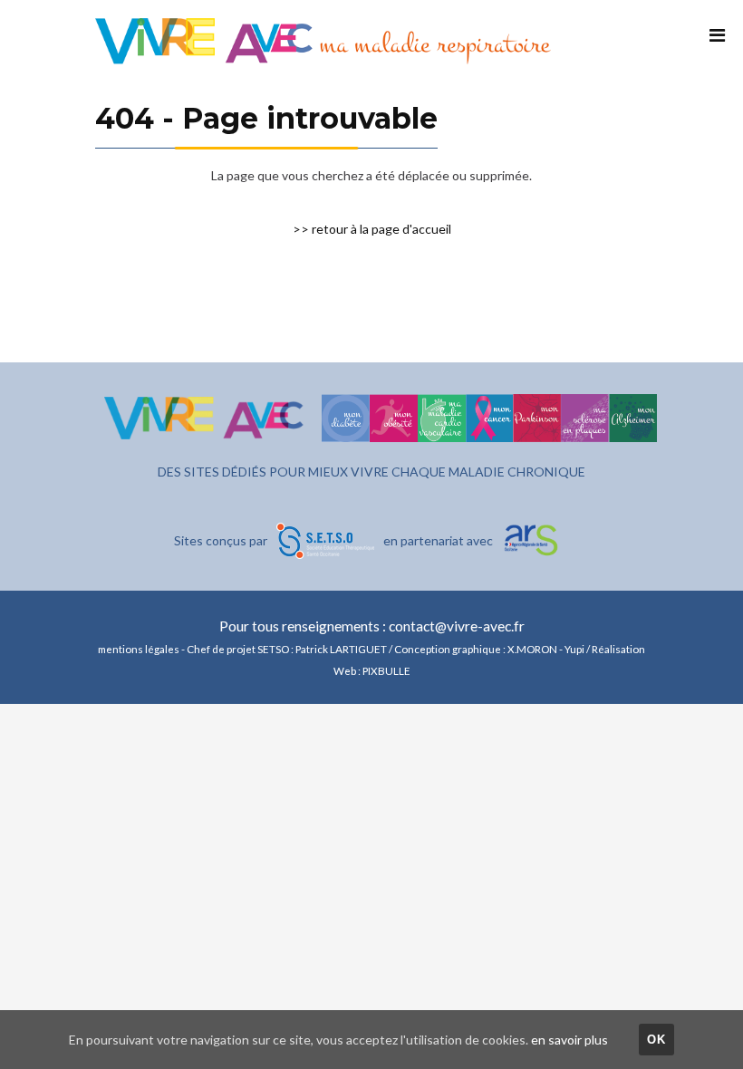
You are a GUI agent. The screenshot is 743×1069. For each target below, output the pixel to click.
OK (657, 1039)
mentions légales (138, 648)
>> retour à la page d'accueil (372, 228)
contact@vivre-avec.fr (457, 626)
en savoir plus (569, 1039)
